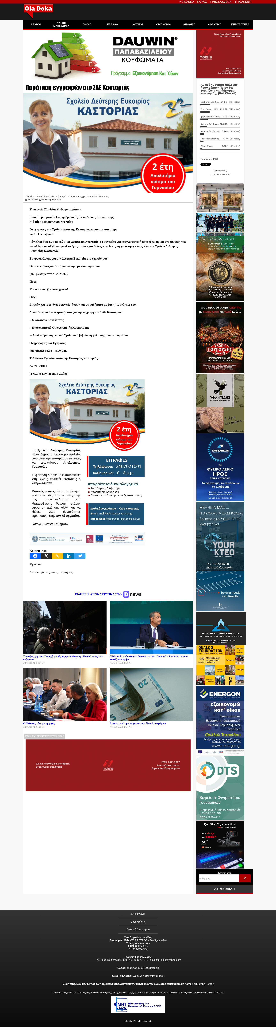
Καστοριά (56, 199)
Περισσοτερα (240, 24)
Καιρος (202, 1)
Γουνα (87, 24)
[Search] (245, 878)
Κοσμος (138, 24)
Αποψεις (189, 24)
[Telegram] (79, 556)
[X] (46, 556)
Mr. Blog (45, 199)
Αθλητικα (215, 24)
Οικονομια (163, 24)
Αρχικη (36, 24)
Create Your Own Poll (220, 174)
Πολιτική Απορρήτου (138, 929)
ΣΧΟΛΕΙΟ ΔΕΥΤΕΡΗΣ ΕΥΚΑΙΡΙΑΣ (44, 736)
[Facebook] (35, 556)
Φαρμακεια (186, 1)
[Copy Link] (57, 556)
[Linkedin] (68, 556)
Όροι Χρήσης (138, 921)
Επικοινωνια (243, 1)
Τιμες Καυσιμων (220, 1)
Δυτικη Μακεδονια (61, 24)
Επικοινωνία (138, 913)
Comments (220, 170)
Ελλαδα (112, 24)
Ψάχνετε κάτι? (225, 873)
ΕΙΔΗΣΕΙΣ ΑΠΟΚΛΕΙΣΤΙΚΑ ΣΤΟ (99, 594)
